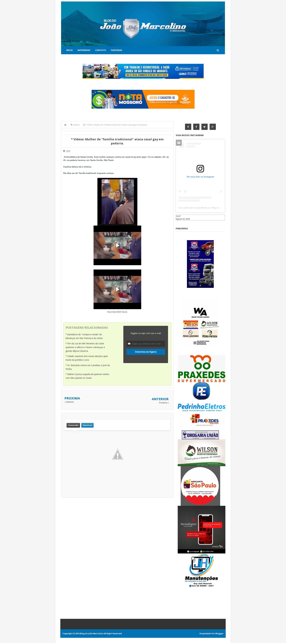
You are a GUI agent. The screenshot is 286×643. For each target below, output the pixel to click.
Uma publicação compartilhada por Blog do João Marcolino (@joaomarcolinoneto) (217, 207)
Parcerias (116, 50)
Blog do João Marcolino (91, 633)
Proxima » (164, 402)
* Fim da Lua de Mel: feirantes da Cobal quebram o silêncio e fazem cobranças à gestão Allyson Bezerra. (85, 347)
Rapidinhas (84, 50)
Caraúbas (180, 221)
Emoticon (87, 425)
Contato (100, 50)
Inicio (69, 50)
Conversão (73, 425)
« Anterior (69, 401)
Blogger (219, 633)
